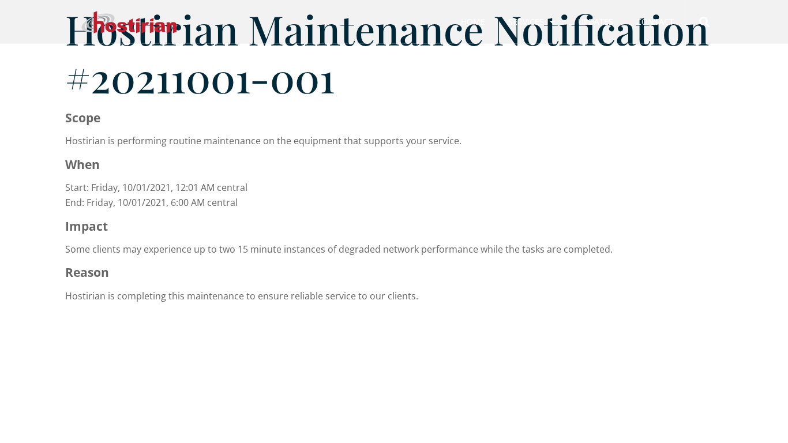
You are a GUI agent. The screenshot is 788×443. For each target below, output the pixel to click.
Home (473, 21)
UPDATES (595, 21)
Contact (655, 21)
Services (526, 21)
